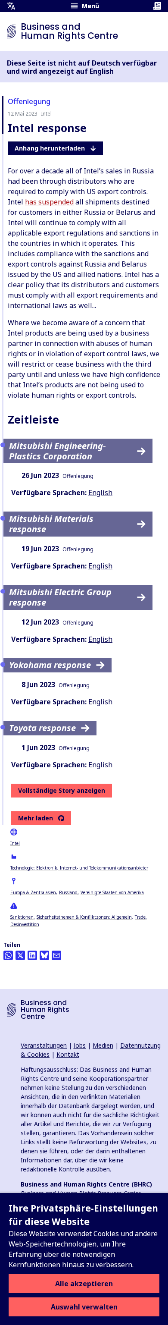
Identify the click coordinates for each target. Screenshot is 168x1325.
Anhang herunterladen (50, 148)
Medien (103, 1045)
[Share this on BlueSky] (44, 955)
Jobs (80, 1045)
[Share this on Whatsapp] (8, 955)
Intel (15, 843)
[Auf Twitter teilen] (20, 955)
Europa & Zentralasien (33, 892)
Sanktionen (22, 917)
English (100, 492)
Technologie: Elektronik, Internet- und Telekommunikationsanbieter (79, 868)
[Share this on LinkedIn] (32, 955)
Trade (140, 917)
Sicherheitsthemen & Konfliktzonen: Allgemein (84, 917)
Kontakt (67, 1054)
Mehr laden (35, 818)
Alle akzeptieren (84, 1283)
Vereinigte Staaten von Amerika (112, 892)
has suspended (49, 202)
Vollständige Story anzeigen (61, 790)
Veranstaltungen (44, 1045)
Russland (68, 892)
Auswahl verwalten (84, 1307)
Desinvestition (24, 924)
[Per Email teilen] (56, 955)
